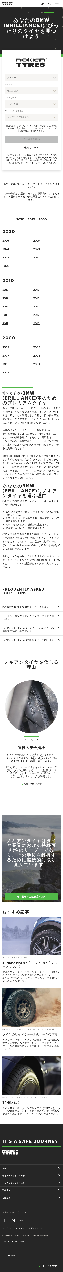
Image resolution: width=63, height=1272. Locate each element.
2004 (36, 364)
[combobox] (31, 77)
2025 (36, 240)
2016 (36, 298)
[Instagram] (13, 1220)
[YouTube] (21, 1220)
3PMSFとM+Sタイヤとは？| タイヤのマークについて (30, 964)
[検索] (49, 3)
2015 (5, 306)
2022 (5, 257)
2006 (36, 355)
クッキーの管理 (8, 1255)
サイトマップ (8, 1248)
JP (42, 3)
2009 (5, 347)
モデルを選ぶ (10, 97)
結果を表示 (34, 139)
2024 (5, 249)
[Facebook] (4, 1220)
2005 (5, 364)
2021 (36, 257)
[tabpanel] (31, 117)
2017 (5, 298)
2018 (36, 289)
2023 (36, 249)
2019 (5, 289)
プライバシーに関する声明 (13, 1241)
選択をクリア (31, 147)
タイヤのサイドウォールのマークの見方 (29, 1034)
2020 (20, 219)
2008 (36, 347)
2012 (36, 314)
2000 (43, 219)
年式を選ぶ (9, 84)
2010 (31, 219)
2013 (5, 314)
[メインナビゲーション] (57, 3)
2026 (5, 240)
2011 (5, 323)
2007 (5, 355)
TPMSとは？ (11, 1102)
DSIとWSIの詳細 (33, 784)
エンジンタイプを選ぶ (14, 111)
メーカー (8, 71)
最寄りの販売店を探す (34, 896)
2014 (36, 306)
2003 (5, 372)
